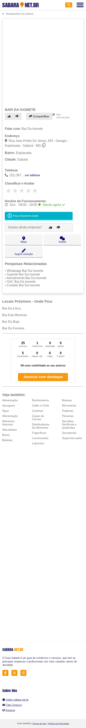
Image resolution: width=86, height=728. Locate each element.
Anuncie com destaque (43, 377)
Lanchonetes (40, 438)
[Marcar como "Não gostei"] (18, 116)
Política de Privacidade (58, 723)
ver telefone (32, 175)
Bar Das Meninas (14, 315)
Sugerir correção (24, 254)
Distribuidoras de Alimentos (40, 426)
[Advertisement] (43, 62)
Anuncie (10, 710)
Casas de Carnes (38, 417)
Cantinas (37, 410)
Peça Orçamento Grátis (25, 215)
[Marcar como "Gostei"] (10, 116)
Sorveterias (69, 432)
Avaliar (62, 241)
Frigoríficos (39, 432)
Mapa (24, 241)
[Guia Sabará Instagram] (24, 672)
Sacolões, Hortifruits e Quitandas (69, 424)
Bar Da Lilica (11, 308)
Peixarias (68, 416)
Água (5, 410)
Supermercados (72, 438)
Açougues (8, 405)
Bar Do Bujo (11, 321)
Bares (6, 434)
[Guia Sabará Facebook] (6, 672)
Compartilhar (40, 116)
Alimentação (10, 400)
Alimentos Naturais (8, 423)
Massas (67, 400)
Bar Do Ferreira (13, 328)
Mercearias (69, 405)
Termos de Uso (39, 723)
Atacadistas (9, 429)
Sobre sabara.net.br (17, 699)
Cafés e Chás (40, 405)
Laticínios (38, 443)
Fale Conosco (14, 704)
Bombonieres (40, 400)
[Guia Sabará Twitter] (15, 672)
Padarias (67, 410)
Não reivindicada (63, 116)
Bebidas (7, 440)
